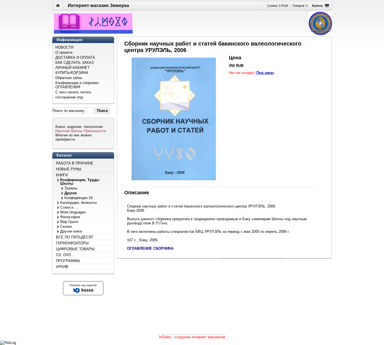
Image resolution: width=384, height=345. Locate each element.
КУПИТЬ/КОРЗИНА (71, 73)
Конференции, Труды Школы (79, 182)
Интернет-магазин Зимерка (98, 5)
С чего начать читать (73, 92)
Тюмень (71, 188)
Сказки (66, 226)
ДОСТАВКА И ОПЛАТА (75, 57)
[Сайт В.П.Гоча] (320, 23)
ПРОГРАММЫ (68, 261)
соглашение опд (69, 97)
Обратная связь (68, 78)
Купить (317, 5)
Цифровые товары (75, 249)
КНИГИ (62, 175)
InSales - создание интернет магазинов (192, 337)
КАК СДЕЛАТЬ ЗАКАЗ (74, 62)
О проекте (64, 52)
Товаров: (300, 5)
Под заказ (265, 73)
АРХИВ (62, 267)
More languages (73, 212)
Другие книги (71, 231)
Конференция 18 (78, 198)
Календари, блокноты (78, 202)
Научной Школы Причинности (80, 131)
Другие (70, 193)
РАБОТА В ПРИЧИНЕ (74, 163)
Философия (70, 217)
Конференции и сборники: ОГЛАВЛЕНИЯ (77, 85)
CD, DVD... (65, 255)
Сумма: (277, 5)
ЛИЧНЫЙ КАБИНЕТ (72, 68)
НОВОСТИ (64, 47)
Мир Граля (69, 222)
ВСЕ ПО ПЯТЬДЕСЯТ (74, 237)
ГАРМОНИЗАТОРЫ (72, 243)
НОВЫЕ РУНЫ (69, 169)
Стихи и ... (69, 207)
